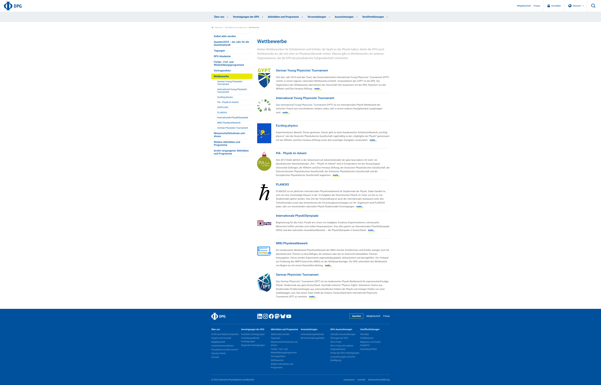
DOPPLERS (222, 107)
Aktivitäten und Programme (283, 16)
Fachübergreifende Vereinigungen (250, 340)
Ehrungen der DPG (339, 338)
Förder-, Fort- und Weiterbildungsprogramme (229, 63)
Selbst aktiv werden (225, 36)
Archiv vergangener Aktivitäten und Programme (231, 152)
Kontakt (215, 357)
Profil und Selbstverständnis (225, 334)
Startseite (218, 27)
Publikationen (366, 338)
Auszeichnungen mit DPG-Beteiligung (343, 358)
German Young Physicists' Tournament (229, 83)
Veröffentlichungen (373, 16)
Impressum (349, 379)
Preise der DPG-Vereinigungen (344, 353)
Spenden (356, 316)
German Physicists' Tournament (232, 128)
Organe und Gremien (221, 338)
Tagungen (219, 50)
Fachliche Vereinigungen (253, 334)
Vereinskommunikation (222, 345)
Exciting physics (225, 97)
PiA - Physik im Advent (228, 102)
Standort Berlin (218, 353)
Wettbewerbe (221, 76)
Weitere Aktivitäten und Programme (227, 144)
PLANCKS (222, 112)
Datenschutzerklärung (379, 379)
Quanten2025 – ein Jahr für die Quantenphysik (231, 43)
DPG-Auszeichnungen (341, 329)
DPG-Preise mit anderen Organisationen (341, 347)
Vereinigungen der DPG (246, 16)
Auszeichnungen (344, 16)
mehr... (317, 88)
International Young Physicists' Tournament (232, 90)
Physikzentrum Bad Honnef (224, 349)
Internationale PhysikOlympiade (232, 117)
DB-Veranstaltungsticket (312, 338)
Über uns (219, 16)
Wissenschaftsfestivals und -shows (230, 135)
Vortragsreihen (222, 70)
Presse (537, 6)
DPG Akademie (222, 56)
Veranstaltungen (317, 16)
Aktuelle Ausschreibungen (342, 334)
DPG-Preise (335, 342)
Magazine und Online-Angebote (370, 344)
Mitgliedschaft (524, 6)
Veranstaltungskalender (312, 334)
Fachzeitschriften (368, 349)
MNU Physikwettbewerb (229, 122)
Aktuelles (364, 334)
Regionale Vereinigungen (253, 345)
